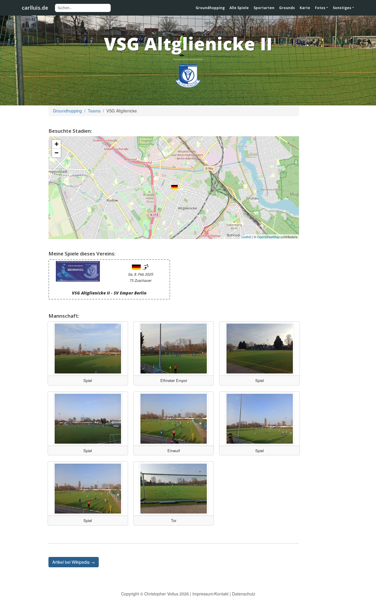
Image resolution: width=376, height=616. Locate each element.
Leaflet (246, 236)
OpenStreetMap (268, 236)
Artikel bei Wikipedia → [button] (73, 562)
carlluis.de (35, 7)
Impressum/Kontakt (210, 594)
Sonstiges (342, 7)
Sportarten (264, 7)
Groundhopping (210, 7)
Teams (94, 111)
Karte (305, 7)
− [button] (56, 152)
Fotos (320, 7)
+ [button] (56, 144)
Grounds (287, 7)
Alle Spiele (239, 7)
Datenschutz (243, 594)
